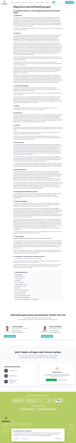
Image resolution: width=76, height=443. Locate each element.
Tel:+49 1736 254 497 (16, 330)
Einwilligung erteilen (51, 379)
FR (59, 2)
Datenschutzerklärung (46, 435)
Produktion (31, 2)
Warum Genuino (39, 2)
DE (53, 2)
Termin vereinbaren (10, 336)
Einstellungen (25, 438)
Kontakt (47, 2)
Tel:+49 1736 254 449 (53, 330)
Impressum (71, 427)
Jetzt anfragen (69, 2)
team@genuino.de (13, 370)
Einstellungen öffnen (62, 379)
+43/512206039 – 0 (13, 375)
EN (56, 2)
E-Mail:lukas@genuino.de (55, 332)
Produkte (24, 2)
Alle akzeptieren (59, 438)
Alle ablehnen (17, 438)
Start (12, 2)
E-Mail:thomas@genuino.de (18, 332)
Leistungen (17, 2)
